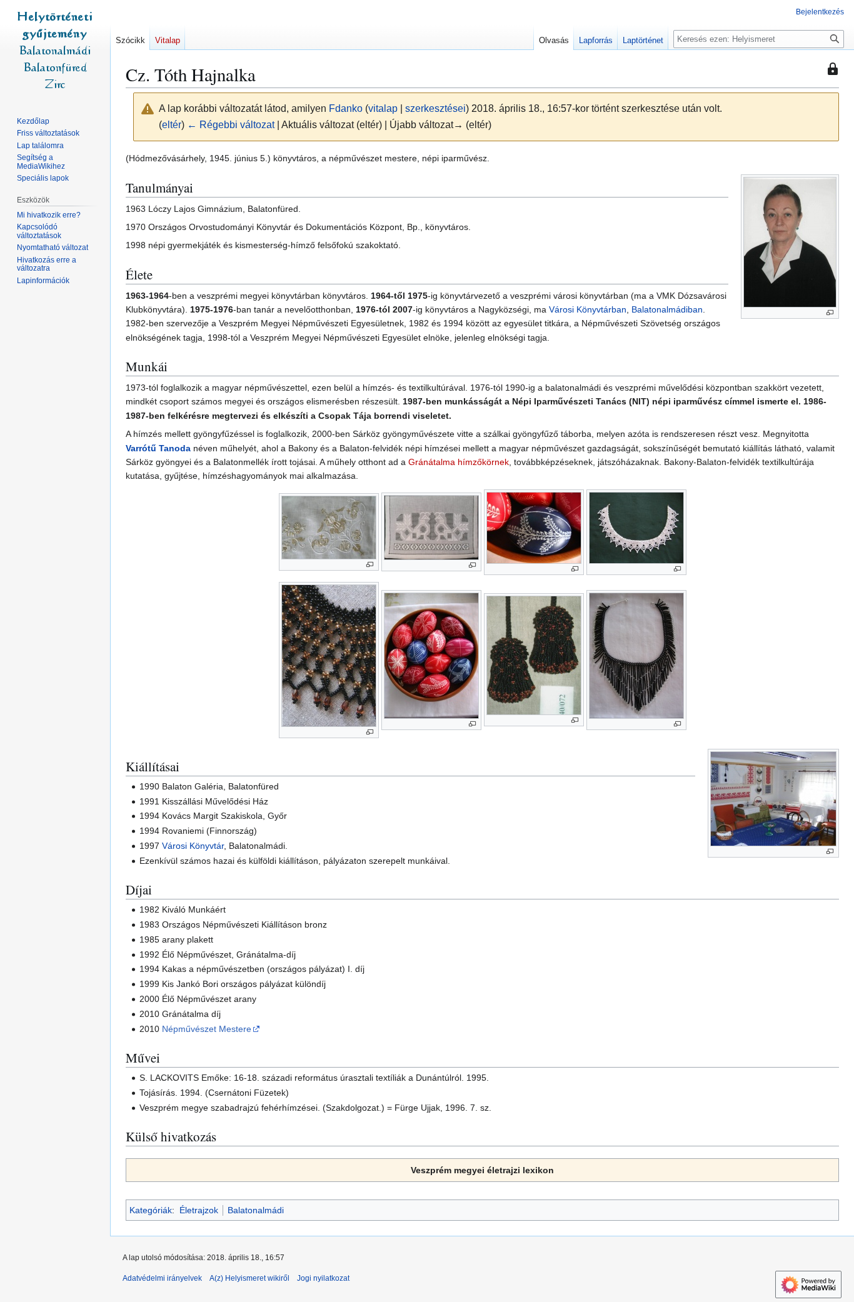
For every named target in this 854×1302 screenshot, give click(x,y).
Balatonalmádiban (667, 309)
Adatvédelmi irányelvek (162, 1278)
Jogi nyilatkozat (323, 1278)
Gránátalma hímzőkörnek (458, 462)
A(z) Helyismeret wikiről (249, 1278)
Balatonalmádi (256, 1210)
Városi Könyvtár (193, 846)
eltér (171, 124)
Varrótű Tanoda (158, 448)
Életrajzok (198, 1210)
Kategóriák (150, 1210)
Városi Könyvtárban (587, 309)
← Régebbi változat (230, 124)
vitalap (383, 108)
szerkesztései (435, 108)
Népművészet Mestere (206, 1029)
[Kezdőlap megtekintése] (55, 50)
